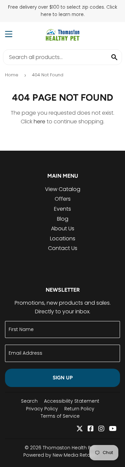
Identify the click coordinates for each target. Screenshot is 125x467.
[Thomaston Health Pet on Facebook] (91, 429)
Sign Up (63, 378)
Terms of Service (60, 416)
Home (11, 75)
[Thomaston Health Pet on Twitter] (79, 429)
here (39, 121)
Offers (63, 199)
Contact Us (62, 248)
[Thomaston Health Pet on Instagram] (101, 429)
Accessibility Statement (71, 401)
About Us (62, 228)
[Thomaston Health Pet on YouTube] (113, 429)
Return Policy (79, 408)
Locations (62, 238)
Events (62, 209)
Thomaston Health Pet (69, 447)
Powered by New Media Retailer (60, 455)
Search (29, 401)
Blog (62, 219)
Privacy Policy (42, 408)
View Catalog (62, 189)
